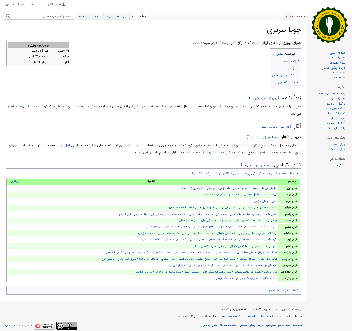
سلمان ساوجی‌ (246, 233)
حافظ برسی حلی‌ (151, 240)
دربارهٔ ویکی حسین (251, 325)
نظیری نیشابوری (161, 252)
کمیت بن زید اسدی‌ (193, 188)
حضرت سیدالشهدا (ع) (217, 152)
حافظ (210, 233)
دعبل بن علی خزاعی (265, 201)
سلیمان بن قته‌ (268, 188)
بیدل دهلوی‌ (168, 259)
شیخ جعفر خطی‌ (182, 252)
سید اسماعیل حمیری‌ (256, 194)
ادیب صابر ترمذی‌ (252, 220)
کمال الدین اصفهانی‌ (228, 227)
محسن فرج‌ (108, 259)
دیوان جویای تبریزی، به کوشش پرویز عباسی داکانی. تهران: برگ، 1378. (245, 173)
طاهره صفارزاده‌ (268, 278)
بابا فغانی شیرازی (239, 246)
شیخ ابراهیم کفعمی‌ (219, 240)
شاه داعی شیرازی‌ (226, 233)
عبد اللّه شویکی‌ (247, 259)
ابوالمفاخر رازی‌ (159, 214)
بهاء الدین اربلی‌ (196, 227)
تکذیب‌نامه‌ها (228, 325)
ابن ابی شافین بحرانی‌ (264, 246)
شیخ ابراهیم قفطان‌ (266, 265)
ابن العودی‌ (125, 214)
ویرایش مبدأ (257, 98)
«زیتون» (10, 325)
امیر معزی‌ (221, 214)
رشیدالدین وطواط (229, 220)
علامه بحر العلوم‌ (268, 259)
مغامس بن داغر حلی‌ (175, 240)
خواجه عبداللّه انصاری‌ (201, 214)
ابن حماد (194, 207)
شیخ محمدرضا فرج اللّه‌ (168, 272)
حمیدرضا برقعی (224, 278)
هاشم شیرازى (244, 265)
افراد (286, 290)
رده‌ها (296, 290)
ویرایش (272, 98)
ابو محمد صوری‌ (268, 207)
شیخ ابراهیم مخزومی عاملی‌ (194, 259)
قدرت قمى (227, 265)
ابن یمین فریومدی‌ (175, 227)
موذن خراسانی (203, 252)
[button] (15, 181)
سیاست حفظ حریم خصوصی (284, 325)
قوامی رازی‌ (271, 220)
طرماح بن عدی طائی (218, 188)
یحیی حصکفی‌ (178, 214)
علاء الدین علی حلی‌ (193, 233)
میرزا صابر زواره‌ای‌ (267, 252)
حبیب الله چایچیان (246, 278)
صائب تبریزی (29, 106)
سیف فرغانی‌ (250, 227)
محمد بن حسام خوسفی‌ (247, 240)
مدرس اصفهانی (143, 272)
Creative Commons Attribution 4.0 (248, 316)
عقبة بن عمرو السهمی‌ (245, 188)
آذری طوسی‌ (270, 240)
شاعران (274, 290)
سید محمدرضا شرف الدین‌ (216, 272)
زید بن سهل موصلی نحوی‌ (245, 214)
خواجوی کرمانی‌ (153, 227)
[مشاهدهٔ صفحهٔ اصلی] (329, 25)
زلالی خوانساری (245, 252)
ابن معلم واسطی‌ (188, 220)
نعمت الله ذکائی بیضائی (247, 272)
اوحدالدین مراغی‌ (267, 233)
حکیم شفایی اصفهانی (137, 252)
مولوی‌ (211, 227)
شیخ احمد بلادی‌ (127, 259)
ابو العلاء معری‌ (210, 207)
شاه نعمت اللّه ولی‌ (168, 233)
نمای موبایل (210, 325)
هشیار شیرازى (177, 265)
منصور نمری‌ (235, 194)
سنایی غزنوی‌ (141, 214)
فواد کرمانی (270, 272)
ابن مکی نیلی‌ (208, 220)
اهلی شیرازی (197, 240)
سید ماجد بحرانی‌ (224, 252)
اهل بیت (63, 145)
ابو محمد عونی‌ (247, 207)
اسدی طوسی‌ (269, 214)
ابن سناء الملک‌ (268, 227)
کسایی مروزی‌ (228, 207)
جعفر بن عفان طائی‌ (214, 194)
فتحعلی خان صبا (149, 259)
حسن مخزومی (146, 233)
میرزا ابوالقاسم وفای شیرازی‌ (203, 265)
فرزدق (274, 194)
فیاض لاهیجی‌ (114, 252)
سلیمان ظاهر (191, 272)
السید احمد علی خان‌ (224, 259)
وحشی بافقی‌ (218, 246)
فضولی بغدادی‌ (200, 246)
